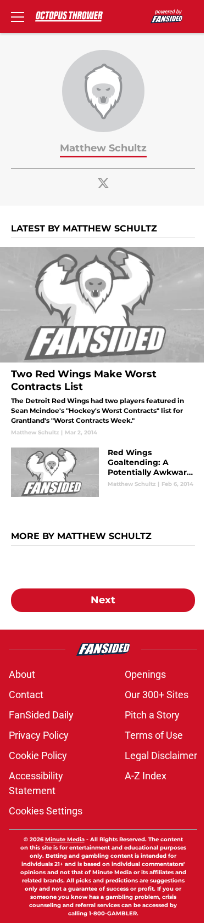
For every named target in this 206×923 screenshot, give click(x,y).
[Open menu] (17, 16)
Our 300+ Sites (156, 694)
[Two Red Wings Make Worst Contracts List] (103, 342)
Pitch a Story (152, 715)
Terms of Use (154, 735)
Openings (145, 674)
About (22, 674)
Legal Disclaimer (161, 755)
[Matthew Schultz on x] (103, 183)
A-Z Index (145, 776)
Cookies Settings (45, 811)
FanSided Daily (41, 715)
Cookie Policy (38, 755)
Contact (26, 694)
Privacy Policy (39, 735)
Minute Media (65, 839)
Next (103, 600)
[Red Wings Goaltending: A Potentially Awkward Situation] (103, 472)
